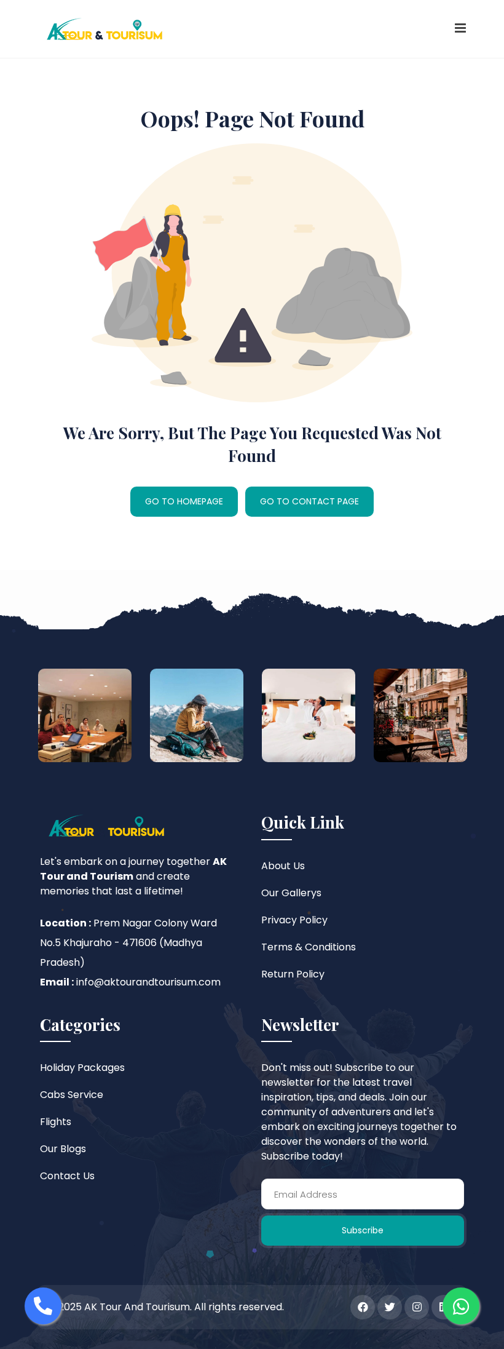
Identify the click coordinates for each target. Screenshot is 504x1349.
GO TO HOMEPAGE (184, 501)
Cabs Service (71, 1095)
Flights (55, 1122)
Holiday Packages (82, 1067)
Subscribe (363, 1230)
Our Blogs (63, 1149)
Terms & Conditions (308, 947)
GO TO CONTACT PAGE (309, 501)
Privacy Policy (294, 920)
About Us (283, 866)
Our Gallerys (291, 893)
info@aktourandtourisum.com (148, 982)
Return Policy (293, 974)
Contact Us (67, 1176)
